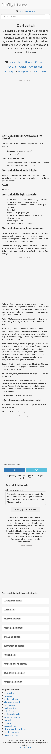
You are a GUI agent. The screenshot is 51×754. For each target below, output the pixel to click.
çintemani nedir (10, 726)
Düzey (28, 62)
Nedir (22, 11)
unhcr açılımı (9, 693)
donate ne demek (10, 723)
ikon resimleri (9, 720)
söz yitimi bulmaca (11, 732)
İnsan (43, 71)
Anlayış (12, 66)
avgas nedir (8, 696)
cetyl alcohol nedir (11, 699)
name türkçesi (9, 705)
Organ (22, 66)
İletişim (29, 747)
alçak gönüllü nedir (11, 708)
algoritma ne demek (11, 735)
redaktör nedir (9, 711)
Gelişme (39, 62)
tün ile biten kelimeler (12, 714)
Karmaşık (10, 71)
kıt (14, 154)
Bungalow (23, 71)
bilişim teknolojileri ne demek (15, 729)
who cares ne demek (12, 702)
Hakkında (22, 747)
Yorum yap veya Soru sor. (25, 510)
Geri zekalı (30, 11)
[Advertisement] (25, 106)
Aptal (34, 71)
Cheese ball (35, 66)
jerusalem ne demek (12, 717)
